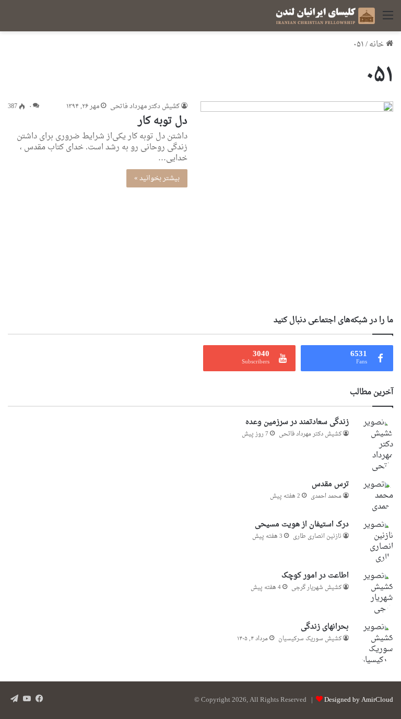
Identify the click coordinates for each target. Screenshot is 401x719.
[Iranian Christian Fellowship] (325, 15)
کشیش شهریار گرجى (316, 587)
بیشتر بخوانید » (157, 178)
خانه (377, 44)
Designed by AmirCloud (358, 699)
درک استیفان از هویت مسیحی (302, 524)
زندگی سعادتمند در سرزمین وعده (297, 422)
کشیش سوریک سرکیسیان (309, 638)
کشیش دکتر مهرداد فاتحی (145, 106)
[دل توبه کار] (296, 197)
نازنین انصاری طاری (317, 536)
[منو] (388, 19)
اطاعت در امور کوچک (315, 576)
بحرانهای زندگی (325, 627)
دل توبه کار (162, 121)
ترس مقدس (330, 484)
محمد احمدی (326, 496)
